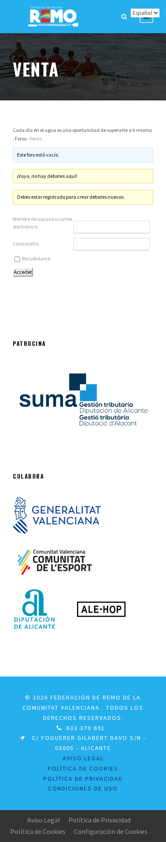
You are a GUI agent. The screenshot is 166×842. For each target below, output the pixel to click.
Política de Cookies (38, 831)
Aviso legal (83, 758)
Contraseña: (26, 243)
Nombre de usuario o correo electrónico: (42, 223)
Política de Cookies (83, 768)
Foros (20, 138)
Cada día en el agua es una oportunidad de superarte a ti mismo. (83, 130)
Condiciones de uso (83, 788)
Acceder (23, 272)
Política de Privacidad (100, 820)
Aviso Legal (43, 820)
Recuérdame (36, 258)
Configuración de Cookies (111, 831)
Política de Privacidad (83, 778)
